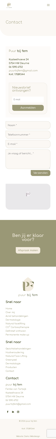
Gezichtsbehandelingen (18, 349)
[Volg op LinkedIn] (13, 412)
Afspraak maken (28, 250)
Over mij (10, 312)
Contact (10, 371)
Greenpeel (11, 360)
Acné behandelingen (17, 316)
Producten (11, 367)
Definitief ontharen (16, 331)
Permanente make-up (17, 335)
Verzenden (40, 172)
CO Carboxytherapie (17, 327)
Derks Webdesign (32, 436)
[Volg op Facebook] (8, 412)
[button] (28, 194)
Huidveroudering (15, 352)
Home (9, 308)
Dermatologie (13, 320)
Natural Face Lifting (16, 356)
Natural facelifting (15, 323)
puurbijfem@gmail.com (23, 70)
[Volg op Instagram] (18, 412)
